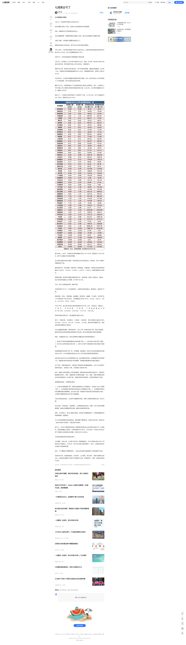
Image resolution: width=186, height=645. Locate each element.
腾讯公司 (78, 640)
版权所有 (81, 640)
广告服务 (81, 634)
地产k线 (56, 573)
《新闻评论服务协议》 (74, 590)
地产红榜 (57, 549)
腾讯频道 (99, 634)
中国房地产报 (58, 503)
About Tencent (62, 634)
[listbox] (79, 527)
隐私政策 (72, 634)
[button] (127, 13)
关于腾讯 (57, 634)
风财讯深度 (57, 538)
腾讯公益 (90, 634)
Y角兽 (56, 491)
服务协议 (68, 634)
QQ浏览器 (95, 634)
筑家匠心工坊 (58, 479)
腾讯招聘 (86, 634)
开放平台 (77, 634)
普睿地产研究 (58, 526)
